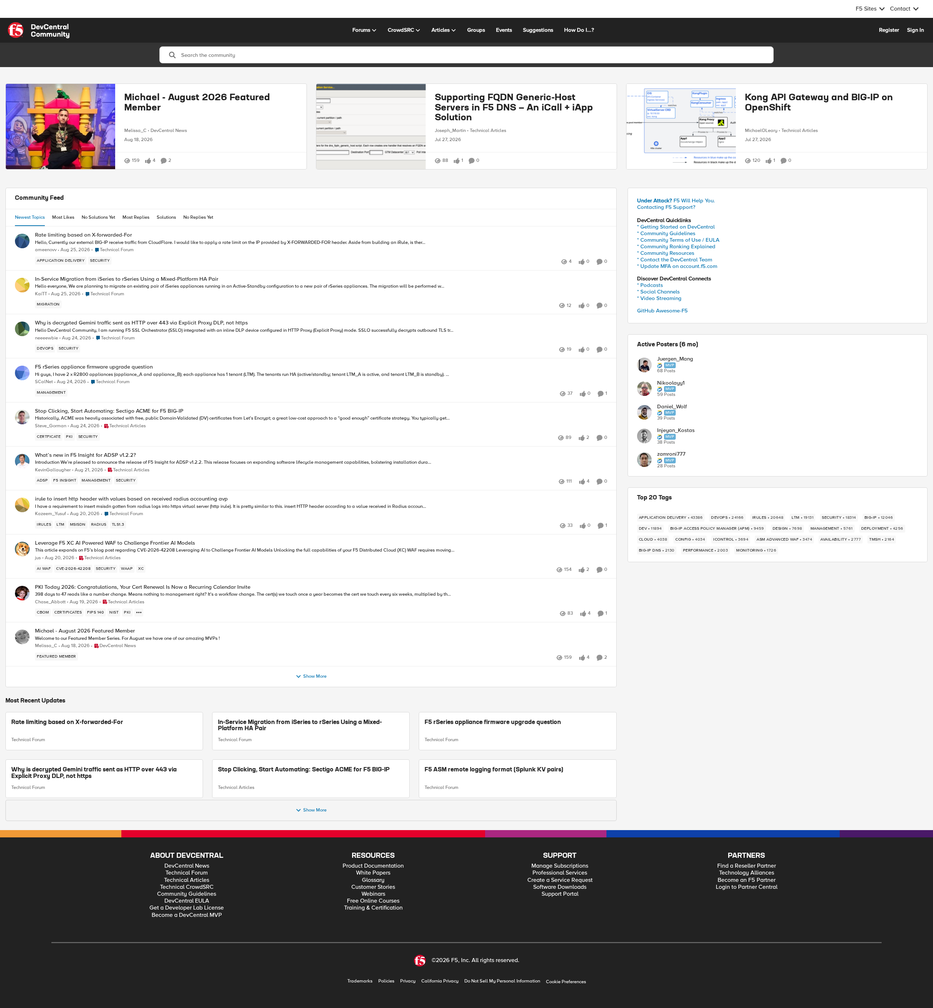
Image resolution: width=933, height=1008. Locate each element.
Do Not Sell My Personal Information (502, 981)
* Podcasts (650, 285)
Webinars (373, 894)
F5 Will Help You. (676, 200)
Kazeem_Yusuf (50, 514)
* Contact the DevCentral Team (674, 259)
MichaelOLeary (761, 130)
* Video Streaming (659, 298)
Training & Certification (373, 907)
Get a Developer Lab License (186, 907)
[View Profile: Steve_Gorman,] (22, 417)
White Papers (373, 872)
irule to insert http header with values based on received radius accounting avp (131, 499)
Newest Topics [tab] (30, 217)
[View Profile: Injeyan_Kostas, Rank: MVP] (644, 436)
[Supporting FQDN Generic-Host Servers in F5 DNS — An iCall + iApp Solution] (371, 126)
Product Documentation (373, 866)
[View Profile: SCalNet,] (22, 373)
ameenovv (45, 250)
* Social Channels (658, 291)
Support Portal (560, 894)
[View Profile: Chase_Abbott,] (22, 593)
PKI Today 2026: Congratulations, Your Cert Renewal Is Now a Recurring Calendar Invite (142, 587)
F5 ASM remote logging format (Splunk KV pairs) (494, 770)
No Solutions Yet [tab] (98, 217)
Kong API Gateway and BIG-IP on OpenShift (819, 103)
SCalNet (44, 382)
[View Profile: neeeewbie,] (22, 329)
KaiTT (41, 294)
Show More (315, 676)
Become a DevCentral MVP (187, 915)
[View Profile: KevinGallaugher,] (22, 461)
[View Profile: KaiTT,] (22, 285)
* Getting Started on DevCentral (676, 226)
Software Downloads (559, 887)
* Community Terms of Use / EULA (678, 240)
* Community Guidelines (666, 233)
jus (38, 558)
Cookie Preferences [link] (566, 982)
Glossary (373, 880)
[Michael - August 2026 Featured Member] (60, 126)
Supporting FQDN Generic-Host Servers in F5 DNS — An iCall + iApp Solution (514, 107)
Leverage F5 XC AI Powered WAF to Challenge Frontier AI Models (115, 543)
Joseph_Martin (450, 130)
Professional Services (559, 872)
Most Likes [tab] (63, 217)
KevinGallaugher (53, 470)
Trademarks (359, 981)
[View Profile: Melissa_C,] (22, 637)
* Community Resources (665, 253)
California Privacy (439, 981)
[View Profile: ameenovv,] (22, 241)
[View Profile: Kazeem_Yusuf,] (22, 505)
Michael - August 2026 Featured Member (197, 103)
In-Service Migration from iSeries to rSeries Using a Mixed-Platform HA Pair (126, 279)
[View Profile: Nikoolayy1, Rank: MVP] (644, 388)
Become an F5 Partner (747, 880)
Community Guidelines (186, 894)
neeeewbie (46, 338)
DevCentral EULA (186, 901)
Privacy (407, 981)
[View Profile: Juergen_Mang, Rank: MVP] (644, 365)
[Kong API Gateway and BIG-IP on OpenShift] (681, 126)
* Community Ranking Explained (676, 246)
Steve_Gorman (50, 426)
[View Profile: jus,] (22, 549)
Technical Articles (488, 130)
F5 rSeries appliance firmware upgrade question (94, 367)
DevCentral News (169, 130)
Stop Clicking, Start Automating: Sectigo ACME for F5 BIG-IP (109, 411)
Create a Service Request (560, 880)
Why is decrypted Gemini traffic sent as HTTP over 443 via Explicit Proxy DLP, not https (141, 323)
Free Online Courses (373, 901)
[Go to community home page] (38, 30)
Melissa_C (135, 130)
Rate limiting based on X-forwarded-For (83, 235)
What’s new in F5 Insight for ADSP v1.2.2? (85, 455)
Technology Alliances (746, 872)
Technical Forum (28, 740)
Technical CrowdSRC (187, 887)
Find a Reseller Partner (746, 866)
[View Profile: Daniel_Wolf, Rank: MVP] (644, 412)
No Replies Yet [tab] (198, 217)
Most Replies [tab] (135, 217)
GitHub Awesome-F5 (662, 310)
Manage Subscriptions (559, 866)
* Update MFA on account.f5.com (677, 266)
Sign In (915, 30)
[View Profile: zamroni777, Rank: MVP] (644, 459)
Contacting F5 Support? (666, 207)
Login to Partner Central (746, 887)
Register (889, 30)
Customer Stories (373, 887)
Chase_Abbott (50, 602)
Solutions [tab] (166, 217)
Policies (386, 981)
